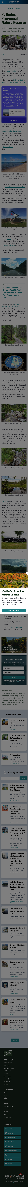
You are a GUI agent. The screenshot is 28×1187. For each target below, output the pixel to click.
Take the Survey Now (14, 610)
